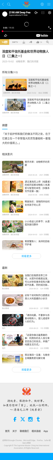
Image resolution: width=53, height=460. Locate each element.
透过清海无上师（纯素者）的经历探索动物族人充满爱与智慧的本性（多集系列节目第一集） (38, 186)
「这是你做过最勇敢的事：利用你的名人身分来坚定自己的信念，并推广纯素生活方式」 (37, 339)
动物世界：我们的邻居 (27, 61)
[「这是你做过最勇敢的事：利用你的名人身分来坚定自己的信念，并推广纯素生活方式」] (12, 340)
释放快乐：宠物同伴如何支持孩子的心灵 (37, 203)
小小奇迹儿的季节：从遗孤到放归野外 (37, 223)
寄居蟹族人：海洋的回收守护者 (37, 243)
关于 (14, 431)
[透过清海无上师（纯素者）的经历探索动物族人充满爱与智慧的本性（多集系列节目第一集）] (12, 187)
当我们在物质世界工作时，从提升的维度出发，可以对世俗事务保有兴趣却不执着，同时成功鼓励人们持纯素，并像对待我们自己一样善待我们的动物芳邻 (37, 280)
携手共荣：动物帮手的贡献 (37, 163)
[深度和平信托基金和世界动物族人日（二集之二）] (15, 105)
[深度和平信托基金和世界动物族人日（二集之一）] (16, 85)
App (46, 431)
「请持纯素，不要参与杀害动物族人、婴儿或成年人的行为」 (37, 318)
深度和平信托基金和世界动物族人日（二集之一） (38, 83)
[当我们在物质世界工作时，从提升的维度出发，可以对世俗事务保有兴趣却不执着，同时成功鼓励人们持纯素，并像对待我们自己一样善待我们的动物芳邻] (12, 280)
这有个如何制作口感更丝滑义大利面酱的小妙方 (37, 297)
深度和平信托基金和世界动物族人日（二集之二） (38, 103)
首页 (7, 431)
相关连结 (36, 431)
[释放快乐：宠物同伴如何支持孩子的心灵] (12, 207)
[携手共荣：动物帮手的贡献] (12, 167)
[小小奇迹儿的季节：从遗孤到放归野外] (12, 226)
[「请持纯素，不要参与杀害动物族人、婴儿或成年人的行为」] (12, 320)
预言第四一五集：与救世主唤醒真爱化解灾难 (37, 356)
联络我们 (24, 431)
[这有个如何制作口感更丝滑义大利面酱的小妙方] (12, 300)
